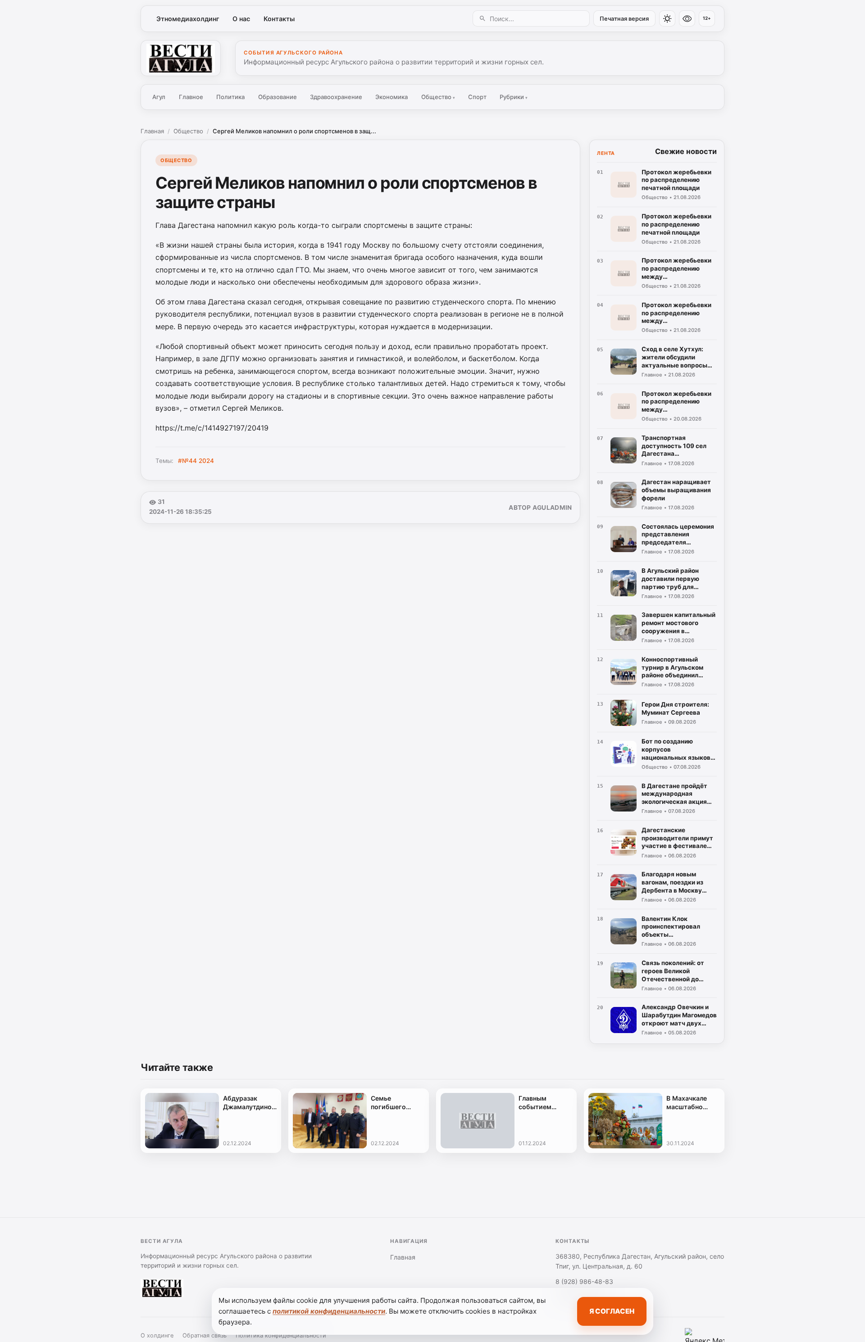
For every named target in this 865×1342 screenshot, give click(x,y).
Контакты (279, 19)
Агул (158, 96)
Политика (230, 96)
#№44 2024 (196, 460)
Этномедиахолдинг (187, 19)
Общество (438, 96)
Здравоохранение (336, 96)
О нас (241, 19)
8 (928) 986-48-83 (584, 1281)
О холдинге (157, 1335)
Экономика (391, 96)
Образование (277, 96)
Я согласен (611, 1311)
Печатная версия (624, 18)
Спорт (477, 96)
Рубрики (514, 96)
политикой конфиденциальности (329, 1311)
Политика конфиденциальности (281, 1335)
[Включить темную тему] (667, 18)
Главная (152, 131)
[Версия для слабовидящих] (687, 18)
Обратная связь (204, 1335)
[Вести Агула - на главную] (181, 58)
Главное (191, 96)
